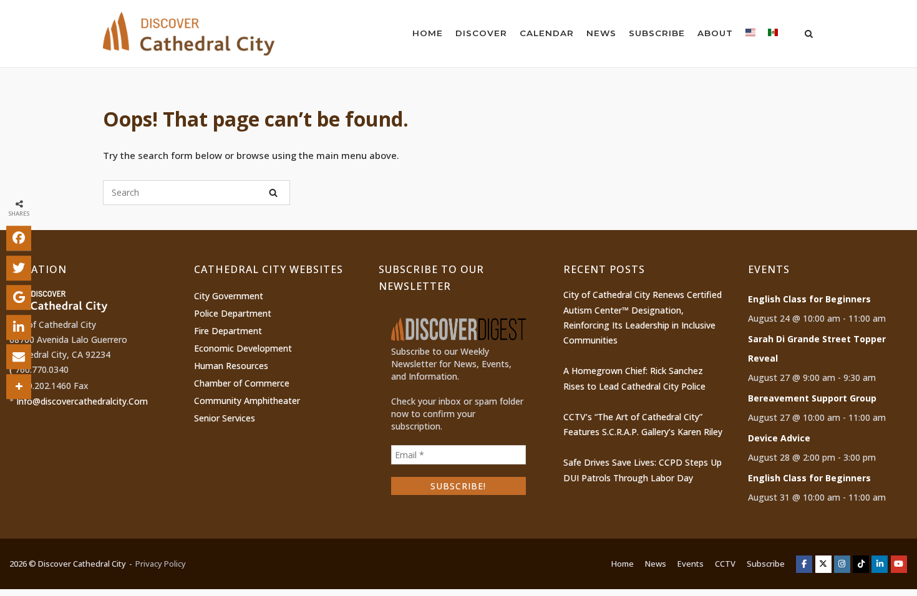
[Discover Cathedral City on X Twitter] (823, 564)
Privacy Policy (160, 563)
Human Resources (231, 366)
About (715, 33)
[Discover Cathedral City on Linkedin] (879, 564)
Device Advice (779, 438)
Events (690, 563)
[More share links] (18, 386)
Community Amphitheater (247, 400)
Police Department (232, 313)
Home (427, 33)
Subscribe (657, 33)
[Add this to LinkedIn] (18, 327)
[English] (750, 35)
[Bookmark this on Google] (18, 297)
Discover (481, 33)
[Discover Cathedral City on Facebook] (804, 564)
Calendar (547, 33)
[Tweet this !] (18, 268)
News (601, 33)
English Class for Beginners (809, 299)
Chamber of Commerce (241, 383)
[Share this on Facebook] (18, 238)
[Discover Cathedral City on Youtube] (899, 564)
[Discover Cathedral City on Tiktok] (861, 564)
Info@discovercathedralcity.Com (82, 401)
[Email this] (18, 356)
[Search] (273, 192)
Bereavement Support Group (812, 398)
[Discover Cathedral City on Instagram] (842, 564)
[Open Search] (808, 35)
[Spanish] (773, 35)
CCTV (725, 563)
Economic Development (243, 348)
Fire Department (228, 331)
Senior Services (224, 418)
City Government (228, 296)
